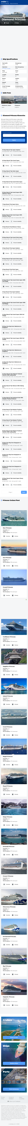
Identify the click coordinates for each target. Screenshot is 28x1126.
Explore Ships (14, 1063)
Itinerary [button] (7, 155)
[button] (6, 23)
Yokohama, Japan (6, 105)
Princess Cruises (6, 17)
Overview (8, 536)
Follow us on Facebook (14, 1101)
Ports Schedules (5, 3)
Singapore (17, 105)
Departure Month (7, 133)
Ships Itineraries (14, 3)
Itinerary (16, 536)
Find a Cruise (14, 1037)
